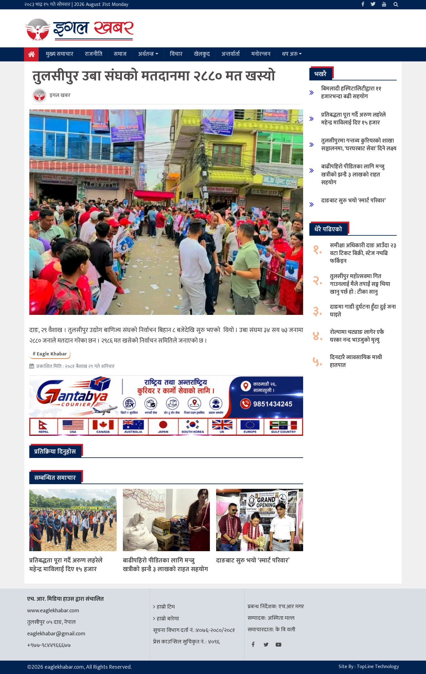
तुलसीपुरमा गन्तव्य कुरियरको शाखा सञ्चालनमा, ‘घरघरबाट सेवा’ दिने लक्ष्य (358, 144)
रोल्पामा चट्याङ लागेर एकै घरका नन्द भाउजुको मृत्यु (357, 336)
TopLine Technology (378, 666)
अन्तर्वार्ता (230, 54)
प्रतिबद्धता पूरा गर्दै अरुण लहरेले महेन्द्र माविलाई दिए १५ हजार (66, 565)
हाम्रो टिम (166, 607)
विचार (176, 54)
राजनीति (93, 54)
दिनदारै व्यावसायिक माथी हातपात (356, 361)
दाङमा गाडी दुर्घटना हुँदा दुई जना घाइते (363, 311)
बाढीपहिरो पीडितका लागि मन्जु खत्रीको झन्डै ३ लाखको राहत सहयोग (165, 565)
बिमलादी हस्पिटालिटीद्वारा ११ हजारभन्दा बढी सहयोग (351, 92)
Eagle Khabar (52, 354)
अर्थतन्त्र (146, 54)
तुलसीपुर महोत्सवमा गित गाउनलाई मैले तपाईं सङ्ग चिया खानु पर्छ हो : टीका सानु (360, 284)
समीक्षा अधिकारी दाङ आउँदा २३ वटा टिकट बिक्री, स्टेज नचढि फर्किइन (363, 253)
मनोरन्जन (260, 54)
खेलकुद (202, 54)
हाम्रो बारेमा (168, 618)
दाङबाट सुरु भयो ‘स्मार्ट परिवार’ (253, 560)
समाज (120, 54)
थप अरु (290, 54)
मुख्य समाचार (59, 54)
